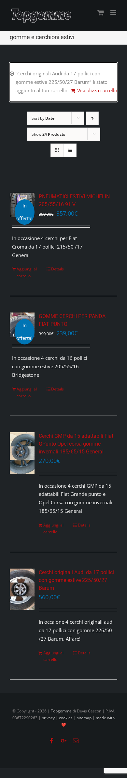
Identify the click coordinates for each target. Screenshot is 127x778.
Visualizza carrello (97, 90)
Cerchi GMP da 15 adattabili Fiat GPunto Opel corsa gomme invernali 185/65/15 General (76, 444)
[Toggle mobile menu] (113, 12)
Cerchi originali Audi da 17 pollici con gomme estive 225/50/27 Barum (76, 580)
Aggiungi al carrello (27, 272)
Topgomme (62, 711)
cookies (66, 718)
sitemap (84, 718)
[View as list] (70, 150)
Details (57, 269)
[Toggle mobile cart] (100, 12)
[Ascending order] (92, 118)
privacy (48, 718)
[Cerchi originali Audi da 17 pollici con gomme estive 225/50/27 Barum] (22, 589)
